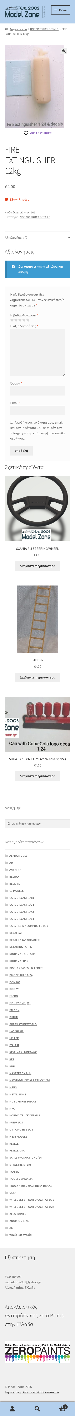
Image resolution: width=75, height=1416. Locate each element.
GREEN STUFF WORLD (23, 1024)
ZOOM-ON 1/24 (18, 1221)
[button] (64, 51)
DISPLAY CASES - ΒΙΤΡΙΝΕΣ (26, 968)
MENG (13, 1087)
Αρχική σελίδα (18, 29)
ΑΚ (11, 1228)
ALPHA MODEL (18, 855)
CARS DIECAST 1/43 (21, 912)
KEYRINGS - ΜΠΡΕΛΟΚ (23, 1052)
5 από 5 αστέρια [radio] (27, 320)
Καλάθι (58, 1405)
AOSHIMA (15, 869)
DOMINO (14, 982)
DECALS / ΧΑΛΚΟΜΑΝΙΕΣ (24, 940)
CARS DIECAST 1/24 (21, 904)
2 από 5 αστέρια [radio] (16, 320)
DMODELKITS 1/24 (20, 975)
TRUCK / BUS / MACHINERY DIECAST (31, 1186)
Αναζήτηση (37, 1409)
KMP (12, 1066)
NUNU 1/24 (16, 1122)
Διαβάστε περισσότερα (37, 566)
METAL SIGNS (17, 1094)
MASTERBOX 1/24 (20, 1073)
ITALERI (14, 1045)
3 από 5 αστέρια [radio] (19, 320)
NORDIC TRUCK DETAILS (44, 29)
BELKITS (14, 884)
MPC (12, 1108)
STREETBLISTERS (20, 1164)
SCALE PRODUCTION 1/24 (25, 1157)
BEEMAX (14, 876)
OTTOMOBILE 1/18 (21, 1129)
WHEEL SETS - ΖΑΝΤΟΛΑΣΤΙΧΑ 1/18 (31, 1200)
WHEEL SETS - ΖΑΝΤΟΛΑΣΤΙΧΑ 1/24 (31, 1207)
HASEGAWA (16, 1031)
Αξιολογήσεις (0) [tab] (17, 237)
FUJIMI (13, 1017)
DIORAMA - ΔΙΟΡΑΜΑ (22, 954)
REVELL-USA (17, 1150)
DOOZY (14, 989)
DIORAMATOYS (18, 961)
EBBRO (13, 996)
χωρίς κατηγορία (20, 1235)
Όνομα (16, 383)
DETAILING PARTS (20, 947)
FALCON (14, 1010)
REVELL (14, 1143)
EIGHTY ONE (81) (19, 1003)
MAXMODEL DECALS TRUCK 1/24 (29, 1080)
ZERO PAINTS (17, 1214)
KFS (11, 1059)
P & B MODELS (18, 1136)
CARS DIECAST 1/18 (21, 898)
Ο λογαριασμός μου (12, 1409)
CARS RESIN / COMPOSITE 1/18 (28, 926)
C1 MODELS (16, 891)
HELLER (14, 1038)
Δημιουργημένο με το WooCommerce (32, 1392)
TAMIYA (14, 1171)
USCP (12, 1192)
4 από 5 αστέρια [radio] (23, 320)
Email (15, 403)
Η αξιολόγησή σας (24, 326)
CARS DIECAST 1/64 (21, 919)
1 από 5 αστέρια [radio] (12, 320)
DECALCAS (15, 933)
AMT (12, 863)
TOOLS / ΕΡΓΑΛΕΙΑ (20, 1179)
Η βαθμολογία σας (24, 315)
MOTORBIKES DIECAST (23, 1101)
